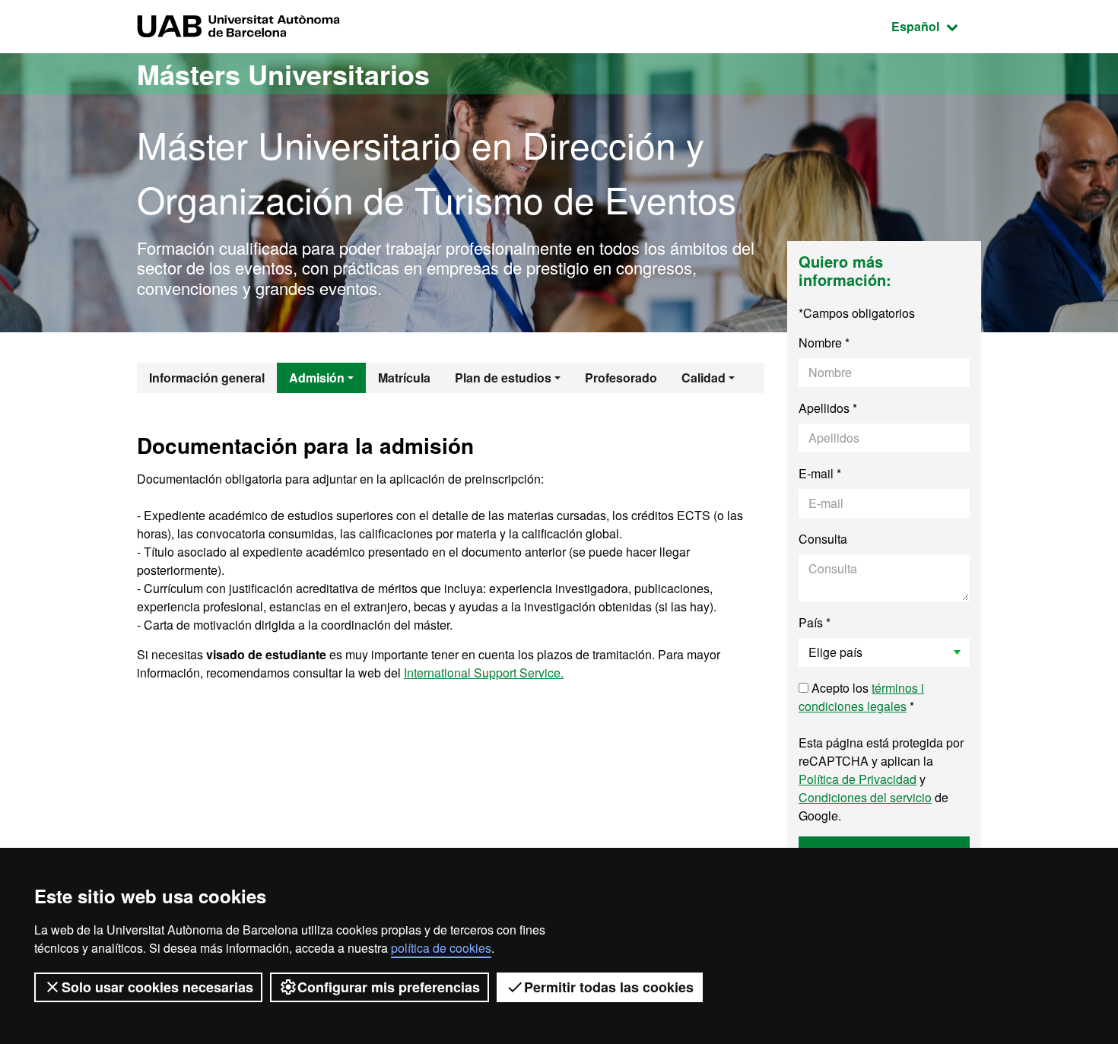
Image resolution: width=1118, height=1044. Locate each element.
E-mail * (820, 473)
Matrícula (404, 377)
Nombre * (824, 342)
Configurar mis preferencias (388, 987)
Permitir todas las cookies (609, 987)
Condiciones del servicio (865, 797)
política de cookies (441, 948)
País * (815, 622)
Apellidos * (828, 408)
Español (936, 26)
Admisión (317, 377)
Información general (207, 377)
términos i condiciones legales (861, 697)
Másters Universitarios (283, 74)
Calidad (703, 377)
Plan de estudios (503, 377)
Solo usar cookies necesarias (157, 987)
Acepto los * (861, 697)
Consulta (823, 538)
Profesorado (621, 377)
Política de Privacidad (857, 779)
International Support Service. (484, 672)
